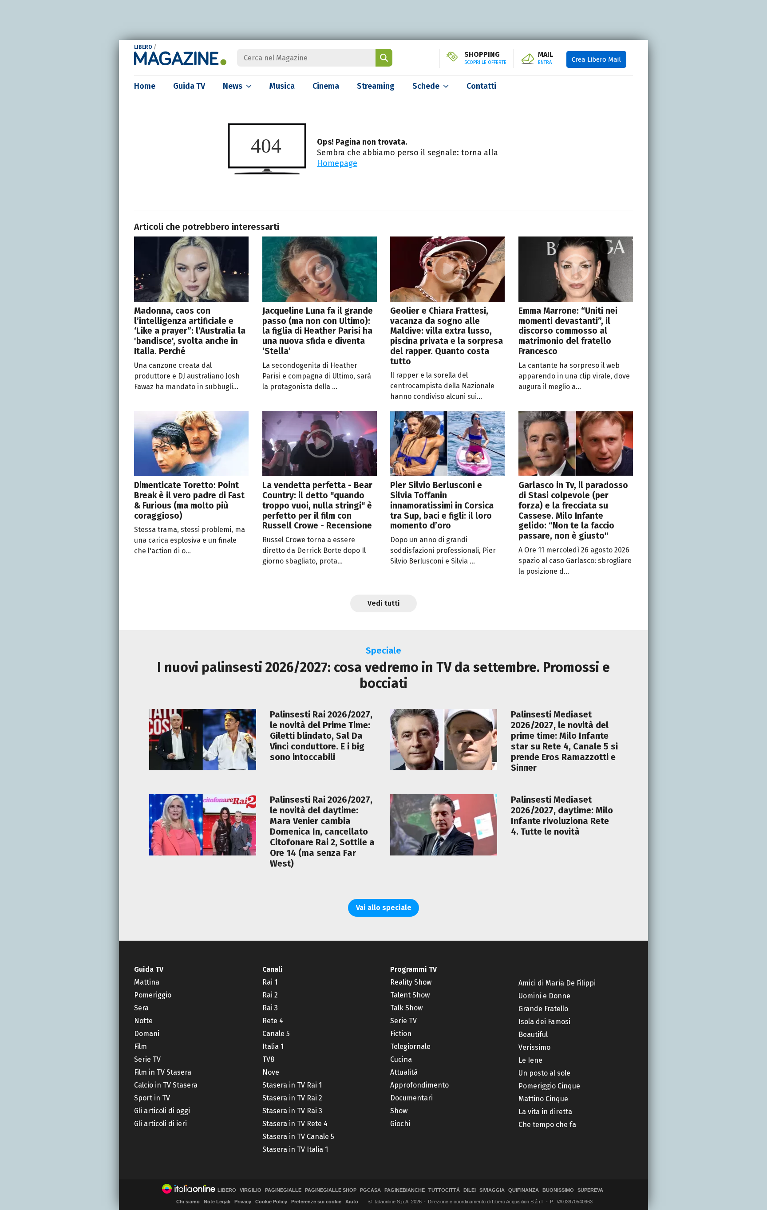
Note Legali (217, 1201)
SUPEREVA (590, 1190)
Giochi (400, 1123)
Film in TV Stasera (162, 1072)
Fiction (400, 1033)
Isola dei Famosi (544, 1021)
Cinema (325, 86)
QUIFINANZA (523, 1190)
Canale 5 (276, 1033)
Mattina (146, 982)
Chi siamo (188, 1201)
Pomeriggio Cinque (549, 1086)
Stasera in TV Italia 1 (295, 1149)
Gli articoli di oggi (162, 1111)
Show (398, 1111)
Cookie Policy (271, 1201)
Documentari (411, 1098)
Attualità (404, 1072)
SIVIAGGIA (492, 1190)
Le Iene (530, 1060)
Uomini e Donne (544, 996)
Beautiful (533, 1034)
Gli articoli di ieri (160, 1123)
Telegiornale (410, 1046)
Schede (425, 86)
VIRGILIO (250, 1190)
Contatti (481, 86)
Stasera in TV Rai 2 (292, 1098)
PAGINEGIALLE (283, 1190)
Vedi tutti (384, 603)
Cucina (401, 1059)
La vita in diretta (545, 1112)
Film (140, 1046)
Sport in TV (152, 1098)
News (232, 86)
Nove (270, 1072)
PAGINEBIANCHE (404, 1190)
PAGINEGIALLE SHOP (330, 1190)
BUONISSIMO (558, 1190)
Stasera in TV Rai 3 (292, 1111)
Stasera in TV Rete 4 (295, 1123)
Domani (146, 1033)
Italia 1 (273, 1046)
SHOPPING (485, 58)
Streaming (376, 86)
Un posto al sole (544, 1073)
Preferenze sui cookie (316, 1201)
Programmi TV (413, 969)
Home (144, 86)
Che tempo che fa (547, 1124)
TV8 (268, 1059)
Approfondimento (419, 1085)
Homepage (337, 163)
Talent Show (410, 995)
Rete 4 (272, 1021)
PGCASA (370, 1190)
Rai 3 (270, 1008)
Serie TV (147, 1059)
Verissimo (534, 1047)
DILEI (469, 1190)
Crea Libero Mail (596, 59)
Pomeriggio (152, 995)
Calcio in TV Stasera (166, 1085)
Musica (282, 86)
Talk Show (406, 1008)
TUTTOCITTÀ (444, 1190)
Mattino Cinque (543, 1099)
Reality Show (410, 982)
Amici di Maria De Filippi (557, 983)
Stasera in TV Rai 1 (292, 1085)
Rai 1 (269, 982)
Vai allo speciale (383, 907)
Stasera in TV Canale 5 (298, 1136)
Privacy (242, 1201)
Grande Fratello (543, 1009)
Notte (143, 1021)
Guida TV (189, 86)
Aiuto (351, 1201)
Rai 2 (270, 995)
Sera (141, 1008)
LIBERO (143, 47)
